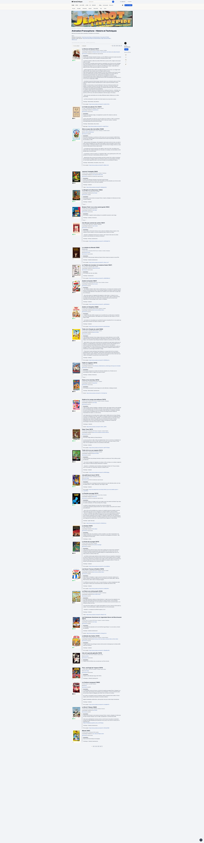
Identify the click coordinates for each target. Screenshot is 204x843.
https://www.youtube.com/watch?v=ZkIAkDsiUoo (96, 523)
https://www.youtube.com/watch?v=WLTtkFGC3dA (99, 326)
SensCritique (74, 28)
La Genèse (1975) (87, 526)
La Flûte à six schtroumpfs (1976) (92, 591)
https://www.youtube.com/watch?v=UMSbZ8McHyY (99, 278)
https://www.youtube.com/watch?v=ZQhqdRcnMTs (99, 650)
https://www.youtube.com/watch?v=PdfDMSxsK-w (99, 360)
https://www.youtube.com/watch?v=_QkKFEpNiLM (99, 304)
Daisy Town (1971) (87, 429)
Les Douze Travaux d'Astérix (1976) (93, 569)
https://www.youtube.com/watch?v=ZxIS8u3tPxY (99, 588)
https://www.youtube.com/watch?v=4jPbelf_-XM (99, 165)
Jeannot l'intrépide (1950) (90, 171)
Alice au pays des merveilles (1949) (93, 129)
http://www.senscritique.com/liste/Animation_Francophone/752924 (95, 37)
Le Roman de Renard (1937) (90, 49)
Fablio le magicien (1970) (89, 363)
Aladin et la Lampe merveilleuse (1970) (94, 399)
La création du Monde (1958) (91, 247)
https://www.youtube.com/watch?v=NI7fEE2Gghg (99, 472)
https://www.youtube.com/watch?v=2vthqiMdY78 (99, 704)
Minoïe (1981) (86, 730)
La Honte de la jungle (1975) (90, 541)
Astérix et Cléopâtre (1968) (90, 307)
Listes (83, 28)
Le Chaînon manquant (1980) (91, 682)
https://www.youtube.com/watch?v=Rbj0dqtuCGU (96, 187)
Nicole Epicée (79, 28)
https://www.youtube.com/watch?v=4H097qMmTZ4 (99, 241)
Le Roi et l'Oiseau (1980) (89, 707)
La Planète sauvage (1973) (90, 493)
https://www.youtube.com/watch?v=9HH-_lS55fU (97, 426)
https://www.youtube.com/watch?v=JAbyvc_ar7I (99, 262)
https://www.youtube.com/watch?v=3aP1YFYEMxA (99, 447)
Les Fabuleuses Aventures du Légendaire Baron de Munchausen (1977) (102, 618)
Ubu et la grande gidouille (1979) (92, 653)
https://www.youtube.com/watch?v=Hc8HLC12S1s (99, 104)
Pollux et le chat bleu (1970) (90, 380)
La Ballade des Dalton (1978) (91, 636)
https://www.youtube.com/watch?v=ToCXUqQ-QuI (97, 393)
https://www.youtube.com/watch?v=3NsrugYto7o (97, 633)
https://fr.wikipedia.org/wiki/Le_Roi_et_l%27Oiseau (93, 722)
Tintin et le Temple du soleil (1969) (92, 329)
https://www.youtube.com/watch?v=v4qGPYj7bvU (98, 126)
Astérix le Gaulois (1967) (89, 281)
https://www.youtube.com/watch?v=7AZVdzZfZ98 (99, 727)
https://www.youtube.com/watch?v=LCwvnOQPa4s (99, 566)
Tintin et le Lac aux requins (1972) (92, 450)
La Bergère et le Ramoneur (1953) (92, 190)
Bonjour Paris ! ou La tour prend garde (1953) (95, 207)
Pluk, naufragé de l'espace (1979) (92, 668)
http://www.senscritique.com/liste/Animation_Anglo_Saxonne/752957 (97, 38)
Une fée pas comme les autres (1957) (93, 223)
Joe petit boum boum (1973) (90, 475)
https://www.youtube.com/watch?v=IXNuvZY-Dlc (96, 614)
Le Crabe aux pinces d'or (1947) (92, 107)
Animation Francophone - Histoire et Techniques (91, 28)
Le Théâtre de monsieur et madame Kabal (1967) (97, 265)
